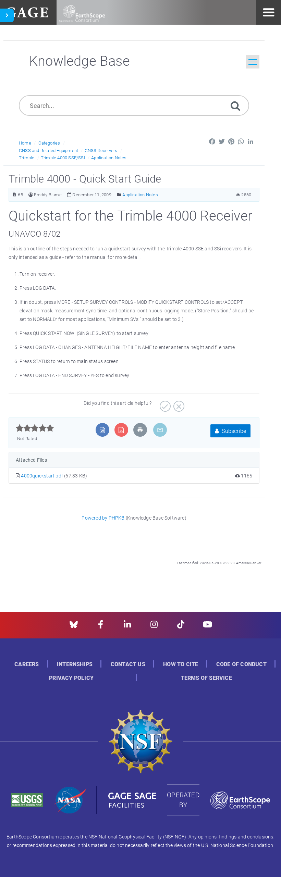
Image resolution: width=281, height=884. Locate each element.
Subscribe (233, 430)
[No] (178, 404)
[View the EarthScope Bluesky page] (74, 626)
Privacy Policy (71, 678)
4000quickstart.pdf (42, 475)
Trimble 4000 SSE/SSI (63, 157)
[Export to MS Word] (102, 430)
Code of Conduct (241, 664)
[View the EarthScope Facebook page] (100, 626)
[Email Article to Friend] (160, 430)
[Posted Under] (119, 194)
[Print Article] (140, 430)
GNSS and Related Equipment (48, 150)
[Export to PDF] (121, 430)
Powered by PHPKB (103, 517)
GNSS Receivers (101, 150)
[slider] (35, 428)
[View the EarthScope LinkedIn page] (127, 626)
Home (25, 143)
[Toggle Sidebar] (7, 15)
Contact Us (128, 664)
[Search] (235, 105)
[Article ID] (14, 194)
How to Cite (180, 664)
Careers (26, 664)
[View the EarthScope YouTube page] (207, 626)
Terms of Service (206, 678)
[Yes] (164, 404)
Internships (75, 664)
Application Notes (108, 157)
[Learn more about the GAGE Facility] (26, 11)
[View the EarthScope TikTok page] (180, 626)
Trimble (26, 157)
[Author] (30, 194)
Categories (49, 143)
